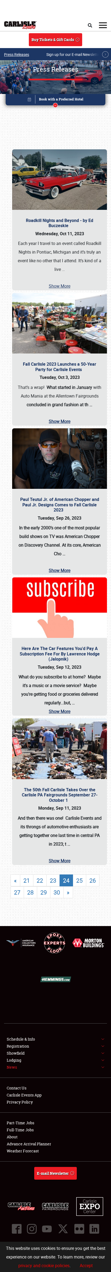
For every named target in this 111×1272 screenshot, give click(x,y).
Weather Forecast (23, 1150)
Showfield (16, 1053)
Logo (20, 25)
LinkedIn (94, 1229)
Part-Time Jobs (20, 1122)
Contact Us (16, 1088)
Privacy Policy (20, 1102)
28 (30, 892)
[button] (56, 100)
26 (92, 880)
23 (53, 880)
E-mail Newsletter (53, 1173)
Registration (18, 1046)
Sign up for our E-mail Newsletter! (74, 54)
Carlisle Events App (24, 1095)
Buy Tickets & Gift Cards (53, 39)
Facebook (17, 1229)
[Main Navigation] (103, 25)
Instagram (32, 1229)
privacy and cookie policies (44, 1265)
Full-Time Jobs (20, 1129)
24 (66, 880)
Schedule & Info (21, 1039)
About (12, 1136)
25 (79, 880)
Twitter (63, 1229)
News (12, 1067)
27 (17, 892)
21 (26, 880)
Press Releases (16, 54)
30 (57, 892)
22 (40, 880)
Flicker (79, 1229)
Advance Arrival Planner (29, 1143)
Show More (59, 286)
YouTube (47, 1229)
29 (43, 892)
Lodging (14, 1060)
